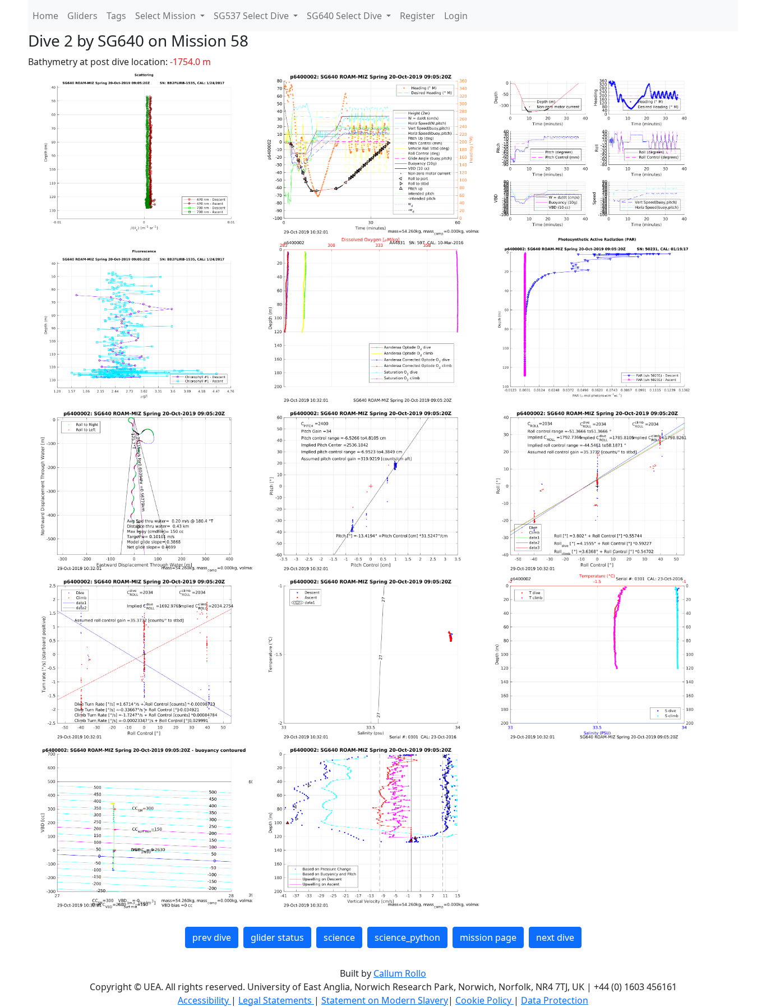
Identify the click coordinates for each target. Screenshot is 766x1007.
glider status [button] (277, 937)
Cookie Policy (484, 1000)
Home (45, 16)
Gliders (82, 16)
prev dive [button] (211, 937)
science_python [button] (407, 937)
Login (456, 16)
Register (417, 16)
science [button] (339, 937)
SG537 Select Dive (252, 16)
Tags (116, 16)
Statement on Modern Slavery (384, 1000)
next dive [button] (555, 937)
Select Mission (166, 16)
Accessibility (204, 1000)
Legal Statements (276, 1000)
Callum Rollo (399, 973)
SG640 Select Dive (345, 16)
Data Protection (554, 1000)
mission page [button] (488, 937)
